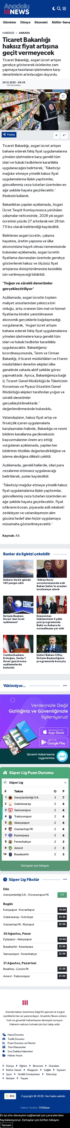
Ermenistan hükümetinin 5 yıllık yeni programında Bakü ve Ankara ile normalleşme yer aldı (50, 622)
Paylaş (11, 134)
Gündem (9, 22)
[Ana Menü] (64, 8)
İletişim (10, 1078)
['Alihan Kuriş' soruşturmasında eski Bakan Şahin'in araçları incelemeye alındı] (52, 568)
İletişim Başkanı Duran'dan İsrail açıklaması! (13, 619)
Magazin (32, 1070)
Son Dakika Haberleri (20, 1051)
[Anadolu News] (16, 9)
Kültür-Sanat (13, 1070)
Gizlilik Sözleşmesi (29, 1074)
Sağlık (47, 1070)
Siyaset (61, 1070)
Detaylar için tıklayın (35, 865)
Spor (9, 1074)
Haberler (8, 33)
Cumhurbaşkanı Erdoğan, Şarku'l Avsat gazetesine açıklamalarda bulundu (15, 661)
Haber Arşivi (15, 1055)
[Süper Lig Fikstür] (65, 879)
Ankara (24, 33)
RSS (11, 1096)
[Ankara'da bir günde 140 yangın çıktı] (18, 568)
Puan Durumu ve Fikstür (22, 1043)
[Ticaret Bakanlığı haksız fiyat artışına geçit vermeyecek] (35, 109)
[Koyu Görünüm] (53, 8)
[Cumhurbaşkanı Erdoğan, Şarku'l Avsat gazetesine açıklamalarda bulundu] (18, 643)
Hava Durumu (16, 1034)
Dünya (25, 22)
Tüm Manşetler (17, 1047)
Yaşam (24, 1078)
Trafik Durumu (16, 1039)
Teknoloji (51, 1074)
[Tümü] (65, 685)
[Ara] (59, 8)
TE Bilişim (44, 1107)
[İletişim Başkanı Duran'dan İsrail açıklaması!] (18, 604)
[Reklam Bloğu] (35, 729)
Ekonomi (41, 22)
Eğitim (23, 1066)
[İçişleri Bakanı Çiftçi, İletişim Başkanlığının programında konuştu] (52, 643)
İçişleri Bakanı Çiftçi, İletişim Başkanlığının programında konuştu (51, 658)
